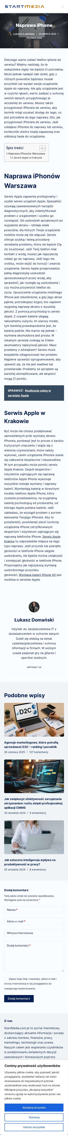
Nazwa (12, 909)
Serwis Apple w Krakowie (28, 157)
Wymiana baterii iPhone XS (37, 575)
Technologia (34, 37)
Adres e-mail (16, 921)
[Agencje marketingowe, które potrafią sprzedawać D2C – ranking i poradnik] (34, 720)
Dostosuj (34, 1117)
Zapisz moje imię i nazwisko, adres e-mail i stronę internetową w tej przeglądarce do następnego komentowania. (30, 983)
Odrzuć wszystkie (34, 1127)
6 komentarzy (38, 812)
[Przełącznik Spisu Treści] (41, 148)
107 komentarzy (38, 752)
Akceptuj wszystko (34, 1107)
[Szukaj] (63, 6)
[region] (34, 1097)
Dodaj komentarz (19, 945)
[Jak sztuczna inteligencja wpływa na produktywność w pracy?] (34, 837)
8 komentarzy (38, 869)
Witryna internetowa (20, 933)
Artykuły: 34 (34, 667)
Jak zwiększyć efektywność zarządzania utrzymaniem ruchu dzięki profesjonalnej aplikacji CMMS (33, 803)
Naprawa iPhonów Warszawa (26, 153)
